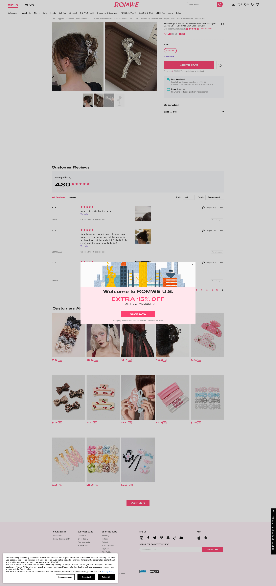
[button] (192, 265)
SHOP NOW (138, 314)
